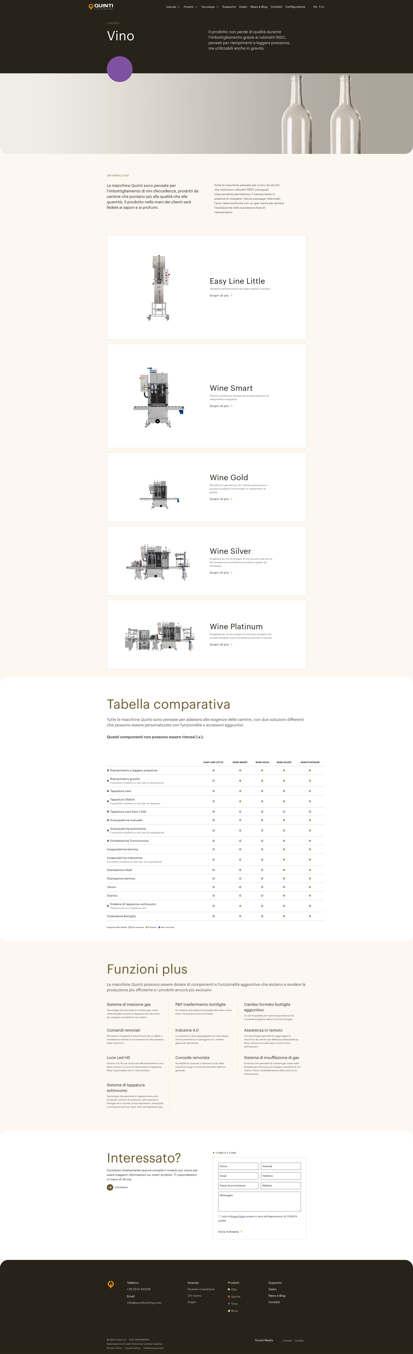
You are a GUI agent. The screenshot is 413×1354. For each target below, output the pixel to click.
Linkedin (287, 1341)
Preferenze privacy (154, 1348)
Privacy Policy (238, 1216)
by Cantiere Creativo (151, 1344)
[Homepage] (101, 7)
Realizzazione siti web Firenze (123, 1344)
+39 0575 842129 (138, 1289)
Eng (321, 6)
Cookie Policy (132, 1348)
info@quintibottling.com (144, 1302)
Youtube (299, 1341)
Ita (315, 6)
